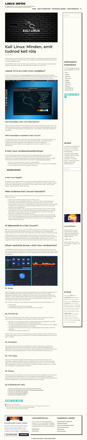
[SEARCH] (80, 9)
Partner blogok (61, 431)
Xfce (79, 320)
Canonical (66, 295)
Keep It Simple (70, 299)
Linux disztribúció (26, 75)
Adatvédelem (36, 429)
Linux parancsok (73, 9)
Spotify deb (66, 309)
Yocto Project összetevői (71, 322)
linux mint (68, 78)
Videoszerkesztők (62, 423)
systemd (78, 311)
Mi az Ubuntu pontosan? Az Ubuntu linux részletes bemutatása (25, 390)
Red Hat (78, 306)
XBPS (77, 320)
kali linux (67, 76)
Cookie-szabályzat (24, 431)
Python (74, 306)
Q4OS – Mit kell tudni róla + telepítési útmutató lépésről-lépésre (72, 162)
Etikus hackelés (26, 406)
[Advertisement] (72, 39)
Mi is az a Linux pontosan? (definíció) (18, 393)
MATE (65, 305)
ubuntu (67, 74)
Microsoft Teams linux (71, 305)
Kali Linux (8, 404)
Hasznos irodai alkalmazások (65, 425)
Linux (12, 404)
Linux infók (15, 3)
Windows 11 (70, 317)
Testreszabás (11, 435)
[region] (17, 429)
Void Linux (75, 315)
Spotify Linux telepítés (72, 309)
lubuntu (67, 86)
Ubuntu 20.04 (75, 313)
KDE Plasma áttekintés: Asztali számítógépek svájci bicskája (24, 388)
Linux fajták (16, 404)
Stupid (69, 311)
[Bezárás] (29, 421)
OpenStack (67, 306)
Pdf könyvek (60, 429)
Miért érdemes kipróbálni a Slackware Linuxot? (17, 408)
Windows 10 (66, 317)
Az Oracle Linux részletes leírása (17, 394)
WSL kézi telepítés (72, 320)
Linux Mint (73, 303)
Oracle (71, 306)
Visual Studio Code (70, 315)
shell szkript (77, 308)
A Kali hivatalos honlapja (43, 159)
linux (66, 72)
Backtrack (8, 406)
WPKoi (53, 438)
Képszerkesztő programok (64, 421)
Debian (20, 406)
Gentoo (75, 295)
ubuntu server (69, 90)
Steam (77, 309)
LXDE (76, 303)
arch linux (68, 84)
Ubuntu (68, 313)
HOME (34, 9)
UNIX (65, 315)
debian (67, 80)
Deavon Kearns (15, 406)
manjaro (67, 82)
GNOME (67, 298)
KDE (75, 297)
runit (74, 308)
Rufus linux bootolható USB (68, 308)
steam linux (66, 311)
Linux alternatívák (44, 9)
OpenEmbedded (77, 305)
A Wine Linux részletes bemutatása (18, 391)
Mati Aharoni (47, 406)
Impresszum (35, 431)
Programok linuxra (59, 9)
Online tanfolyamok (62, 427)
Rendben (24, 435)
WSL (68, 320)
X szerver (65, 322)
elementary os (69, 88)
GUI (72, 298)
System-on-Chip (73, 311)
